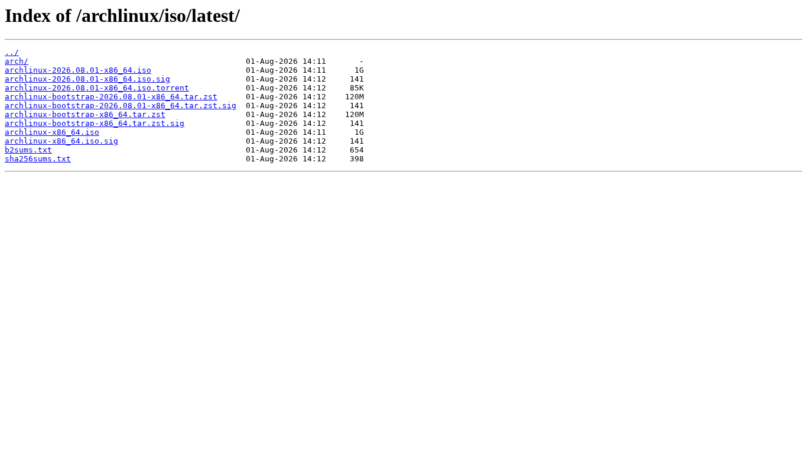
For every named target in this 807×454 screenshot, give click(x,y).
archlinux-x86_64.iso (52, 132)
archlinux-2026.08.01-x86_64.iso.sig (87, 78)
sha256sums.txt (38, 158)
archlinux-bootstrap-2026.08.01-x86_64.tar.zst (111, 96)
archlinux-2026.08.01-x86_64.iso (78, 70)
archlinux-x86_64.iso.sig (61, 141)
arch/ (16, 61)
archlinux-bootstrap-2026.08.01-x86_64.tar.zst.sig (120, 105)
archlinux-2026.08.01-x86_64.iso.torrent (97, 87)
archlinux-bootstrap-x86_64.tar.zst (85, 114)
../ (12, 52)
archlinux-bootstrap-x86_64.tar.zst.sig (94, 123)
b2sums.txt (28, 149)
